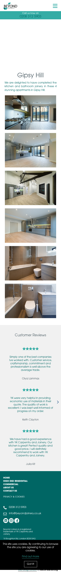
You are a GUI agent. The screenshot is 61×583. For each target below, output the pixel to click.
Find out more (30, 556)
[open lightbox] (28, 112)
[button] (55, 6)
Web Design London (27, 569)
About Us (8, 488)
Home (6, 478)
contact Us (10, 491)
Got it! (30, 564)
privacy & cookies (13, 497)
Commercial (10, 484)
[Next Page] (56, 402)
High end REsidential (15, 481)
